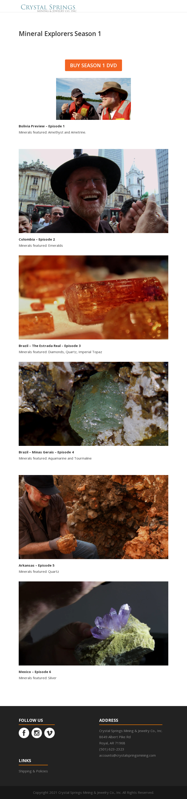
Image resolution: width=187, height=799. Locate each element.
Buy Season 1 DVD (93, 65)
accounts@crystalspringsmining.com (127, 755)
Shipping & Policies (33, 771)
